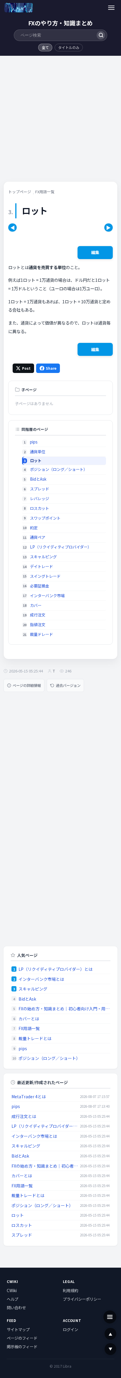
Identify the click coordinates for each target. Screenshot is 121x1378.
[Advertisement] (60, 120)
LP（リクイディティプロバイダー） (60, 547)
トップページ (19, 191)
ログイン (70, 1329)
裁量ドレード (41, 634)
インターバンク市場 (47, 595)
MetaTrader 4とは (28, 1096)
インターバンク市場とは (41, 979)
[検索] (101, 35)
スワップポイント (45, 518)
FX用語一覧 (45, 191)
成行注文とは (23, 1116)
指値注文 (37, 624)
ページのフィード (22, 1338)
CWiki (12, 1290)
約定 (34, 528)
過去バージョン (68, 685)
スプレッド (39, 489)
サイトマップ (18, 1329)
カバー (35, 605)
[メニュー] (111, 8)
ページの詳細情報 (27, 685)
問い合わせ (16, 1307)
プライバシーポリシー (82, 1299)
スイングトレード (45, 576)
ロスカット (39, 508)
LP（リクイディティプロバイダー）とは (56, 969)
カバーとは (29, 1019)
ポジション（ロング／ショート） (58, 469)
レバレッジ (39, 498)
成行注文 (37, 615)
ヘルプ (12, 1299)
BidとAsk (38, 479)
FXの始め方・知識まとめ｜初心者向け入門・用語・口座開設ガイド (64, 1009)
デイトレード (41, 566)
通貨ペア (37, 537)
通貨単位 (37, 451)
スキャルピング (43, 556)
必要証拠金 (39, 586)
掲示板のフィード (22, 1346)
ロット (17, 1215)
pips (34, 442)
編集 (95, 252)
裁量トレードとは (35, 1038)
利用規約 (70, 1290)
